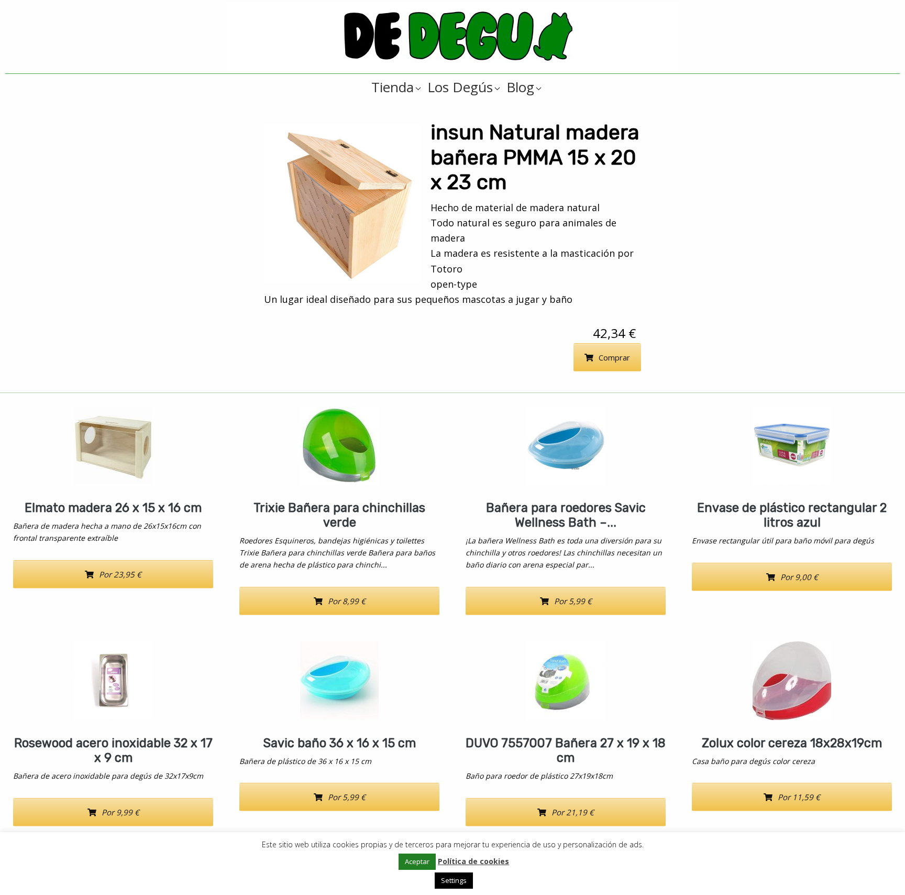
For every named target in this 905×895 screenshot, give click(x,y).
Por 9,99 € (120, 812)
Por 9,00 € (799, 577)
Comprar (614, 357)
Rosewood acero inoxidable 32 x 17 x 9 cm (113, 750)
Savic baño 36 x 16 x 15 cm (339, 743)
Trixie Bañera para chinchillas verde (339, 515)
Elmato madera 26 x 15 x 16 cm (113, 507)
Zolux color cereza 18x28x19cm (792, 743)
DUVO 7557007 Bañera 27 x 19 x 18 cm (566, 750)
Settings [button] (454, 880)
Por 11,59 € (799, 797)
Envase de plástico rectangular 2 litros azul (792, 515)
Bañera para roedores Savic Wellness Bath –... (566, 515)
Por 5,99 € (573, 601)
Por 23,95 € (120, 574)
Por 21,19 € (572, 812)
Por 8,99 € (347, 601)
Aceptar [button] (417, 861)
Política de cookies (473, 861)
